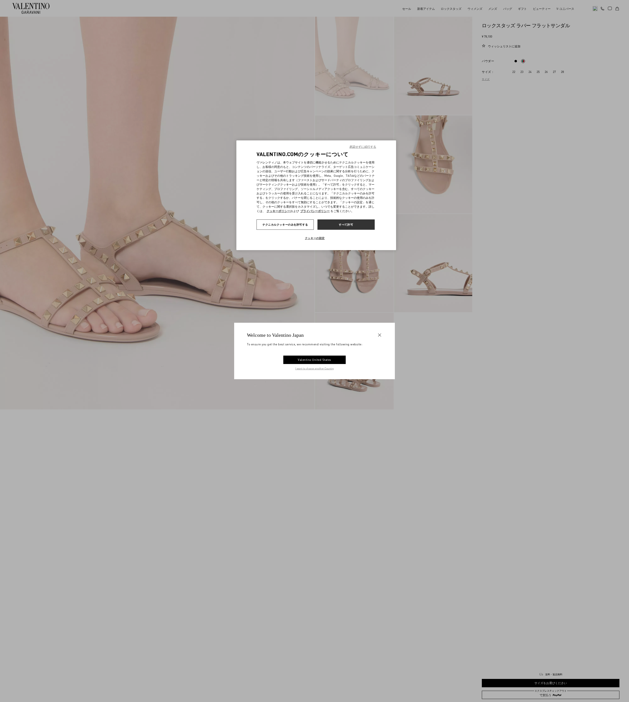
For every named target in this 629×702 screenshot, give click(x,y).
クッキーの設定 (315, 238)
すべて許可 (346, 224)
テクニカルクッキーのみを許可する (285, 224)
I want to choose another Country (314, 368)
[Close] (379, 335)
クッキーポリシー (278, 211)
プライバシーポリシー (315, 211)
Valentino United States (314, 360)
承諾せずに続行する (362, 146)
